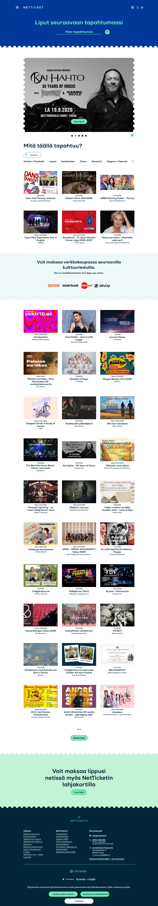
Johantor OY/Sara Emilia (79, 342)
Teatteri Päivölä (40, 552)
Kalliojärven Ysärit (79, 591)
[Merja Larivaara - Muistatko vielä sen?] (117, 222)
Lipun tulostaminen (32, 849)
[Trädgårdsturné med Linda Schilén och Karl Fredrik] (79, 655)
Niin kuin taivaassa (117, 423)
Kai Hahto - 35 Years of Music (79, 465)
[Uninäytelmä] (41, 321)
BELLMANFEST (117, 670)
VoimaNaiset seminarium (79, 631)
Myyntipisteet (62, 837)
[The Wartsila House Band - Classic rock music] (41, 450)
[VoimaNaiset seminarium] (79, 615)
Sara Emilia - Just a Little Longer (79, 338)
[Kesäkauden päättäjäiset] (79, 408)
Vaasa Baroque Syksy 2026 (40, 631)
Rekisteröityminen (31, 834)
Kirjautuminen (29, 837)
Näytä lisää (79, 738)
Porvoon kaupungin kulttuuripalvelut (117, 243)
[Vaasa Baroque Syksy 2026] (41, 615)
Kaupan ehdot (62, 839)
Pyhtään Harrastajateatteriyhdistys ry (117, 468)
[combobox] (79, 31)
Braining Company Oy (79, 633)
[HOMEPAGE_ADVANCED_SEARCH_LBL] (107, 32)
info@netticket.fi (99, 836)
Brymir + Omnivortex (117, 591)
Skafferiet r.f (41, 470)
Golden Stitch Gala (79, 201)
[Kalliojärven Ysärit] (79, 576)
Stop (132, 135)
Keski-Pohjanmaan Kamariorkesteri (79, 554)
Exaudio (40, 675)
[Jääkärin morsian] (79, 492)
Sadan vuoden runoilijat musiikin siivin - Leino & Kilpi (117, 509)
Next (133, 161)
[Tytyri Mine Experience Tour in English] (41, 222)
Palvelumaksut (62, 844)
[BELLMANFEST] (117, 655)
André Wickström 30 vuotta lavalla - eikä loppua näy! (79, 713)
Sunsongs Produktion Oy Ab (40, 717)
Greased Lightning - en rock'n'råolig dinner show (40, 509)
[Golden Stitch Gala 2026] (79, 183)
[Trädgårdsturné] (41, 576)
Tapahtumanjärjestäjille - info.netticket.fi (106, 859)
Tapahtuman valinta (32, 839)
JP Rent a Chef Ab (40, 594)
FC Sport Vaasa (79, 243)
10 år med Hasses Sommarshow (40, 713)
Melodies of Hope (79, 379)
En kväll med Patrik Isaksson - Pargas (117, 550)
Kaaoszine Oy (79, 468)
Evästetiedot (61, 849)
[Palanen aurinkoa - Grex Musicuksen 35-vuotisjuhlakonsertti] (41, 363)
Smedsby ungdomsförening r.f (41, 201)
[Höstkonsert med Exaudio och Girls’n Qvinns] (41, 655)
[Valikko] (16, 7)
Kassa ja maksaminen (33, 847)
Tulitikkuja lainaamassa (40, 549)
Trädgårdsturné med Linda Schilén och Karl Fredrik (79, 671)
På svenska (80, 879)
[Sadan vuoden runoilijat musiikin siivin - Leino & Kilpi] (117, 492)
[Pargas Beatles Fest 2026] (117, 363)
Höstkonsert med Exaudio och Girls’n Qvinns (41, 671)
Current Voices (117, 337)
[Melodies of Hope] (79, 363)
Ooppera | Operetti (117, 161)
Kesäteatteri (68, 161)
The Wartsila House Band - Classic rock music (40, 467)
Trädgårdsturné (40, 591)
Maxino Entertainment (117, 554)
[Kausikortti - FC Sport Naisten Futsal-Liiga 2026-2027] (79, 222)
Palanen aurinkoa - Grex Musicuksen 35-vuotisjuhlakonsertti (40, 382)
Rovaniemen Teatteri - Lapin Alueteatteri (117, 714)
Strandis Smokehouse (79, 675)
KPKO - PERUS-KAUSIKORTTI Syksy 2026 (79, 550)
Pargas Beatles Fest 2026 (117, 379)
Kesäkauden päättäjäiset (79, 423)
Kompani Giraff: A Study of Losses (40, 425)
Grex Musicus (40, 387)
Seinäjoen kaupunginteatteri (79, 510)
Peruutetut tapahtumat (66, 847)
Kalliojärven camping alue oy (79, 594)
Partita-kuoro (117, 512)
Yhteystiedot (61, 834)
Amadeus (117, 712)
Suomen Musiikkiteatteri (117, 201)
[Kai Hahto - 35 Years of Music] (79, 450)
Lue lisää (79, 792)
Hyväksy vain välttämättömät (95, 894)
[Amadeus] (117, 696)
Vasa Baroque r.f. (40, 633)
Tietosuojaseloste (64, 842)
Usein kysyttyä (80, 871)
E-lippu (26, 852)
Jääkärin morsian (79, 507)
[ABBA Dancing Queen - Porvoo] (117, 183)
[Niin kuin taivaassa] (117, 408)
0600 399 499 (98, 840)
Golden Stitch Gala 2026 (79, 198)
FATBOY (117, 631)
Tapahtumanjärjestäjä (65, 852)
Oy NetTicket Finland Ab (102, 848)
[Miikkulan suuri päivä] (117, 450)
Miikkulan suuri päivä (117, 465)
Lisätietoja (79, 901)
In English (91, 879)
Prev (26, 161)
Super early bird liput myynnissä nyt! (79, 121)
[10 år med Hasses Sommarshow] (41, 696)
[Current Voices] (117, 321)
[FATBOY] (117, 615)
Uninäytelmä (41, 337)
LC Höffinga (79, 381)
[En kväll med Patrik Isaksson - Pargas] (117, 534)
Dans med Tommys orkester (41, 198)
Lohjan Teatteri (117, 426)
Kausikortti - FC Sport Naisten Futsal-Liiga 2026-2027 (79, 239)
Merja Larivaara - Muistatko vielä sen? (117, 239)
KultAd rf (117, 381)
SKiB (40, 428)
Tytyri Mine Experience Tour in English (40, 239)
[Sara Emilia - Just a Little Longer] (79, 321)
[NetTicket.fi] (79, 821)
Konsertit (97, 161)
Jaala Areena (79, 426)
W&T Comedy (79, 717)
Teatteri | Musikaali (33, 161)
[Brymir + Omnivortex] (117, 576)
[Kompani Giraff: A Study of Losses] (41, 408)
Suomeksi (70, 879)
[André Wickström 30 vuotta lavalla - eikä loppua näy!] (79, 696)
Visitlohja (41, 243)
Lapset (52, 161)
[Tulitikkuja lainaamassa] (41, 534)
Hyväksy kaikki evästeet (63, 894)
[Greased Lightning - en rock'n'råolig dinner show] (41, 492)
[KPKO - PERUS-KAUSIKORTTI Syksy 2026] (79, 534)
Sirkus (83, 161)
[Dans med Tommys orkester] (41, 183)
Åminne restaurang (40, 512)
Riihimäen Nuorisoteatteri (40, 339)
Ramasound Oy (117, 633)
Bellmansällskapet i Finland (117, 673)
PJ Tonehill (117, 339)
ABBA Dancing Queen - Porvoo (117, 198)
